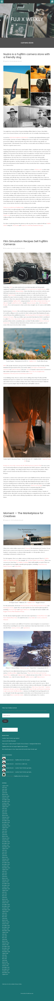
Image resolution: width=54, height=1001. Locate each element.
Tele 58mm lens (46, 675)
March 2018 (5, 962)
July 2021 (4, 892)
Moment (14, 311)
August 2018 (5, 953)
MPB (10, 287)
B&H (4, 365)
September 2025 (6, 805)
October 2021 (5, 887)
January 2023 (5, 860)
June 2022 (4, 873)
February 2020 (5, 922)
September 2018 (6, 951)
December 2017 (5, 967)
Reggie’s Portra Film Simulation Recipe (13, 611)
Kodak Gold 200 (41, 301)
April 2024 (4, 834)
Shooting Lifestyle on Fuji (26, 605)
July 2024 (4, 829)
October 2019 (5, 929)
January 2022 (5, 881)
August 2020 (5, 911)
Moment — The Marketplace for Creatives (23, 514)
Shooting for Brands (8, 607)
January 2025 (5, 818)
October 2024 (5, 824)
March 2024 (5, 836)
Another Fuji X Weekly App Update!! (10, 738)
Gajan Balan (18, 566)
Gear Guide (32, 617)
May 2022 (4, 874)
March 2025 (5, 815)
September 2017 (6, 972)
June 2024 (4, 831)
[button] (16, 86)
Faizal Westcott (42, 564)
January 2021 (5, 902)
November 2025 (6, 801)
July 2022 (4, 871)
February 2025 (5, 817)
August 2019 (5, 932)
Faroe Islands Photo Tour (10, 617)
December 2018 (6, 946)
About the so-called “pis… (21, 763)
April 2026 (4, 792)
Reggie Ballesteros (25, 609)
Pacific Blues (33, 301)
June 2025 (4, 810)
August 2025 (5, 806)
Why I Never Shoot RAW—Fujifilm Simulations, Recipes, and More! (25, 319)
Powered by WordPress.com (27, 993)
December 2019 (6, 925)
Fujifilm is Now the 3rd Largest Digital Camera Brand (15, 746)
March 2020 (5, 920)
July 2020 (4, 913)
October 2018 (5, 950)
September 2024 (6, 826)
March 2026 (5, 794)
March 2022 (5, 878)
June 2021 (4, 894)
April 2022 (4, 876)
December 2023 (6, 841)
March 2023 (5, 857)
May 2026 (4, 791)
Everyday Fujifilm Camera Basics (35, 560)
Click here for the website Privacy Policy (12, 984)
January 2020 (5, 923)
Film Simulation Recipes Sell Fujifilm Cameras (25, 242)
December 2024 (6, 820)
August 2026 (5, 785)
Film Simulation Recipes (36, 225)
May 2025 (4, 812)
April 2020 (4, 918)
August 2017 (5, 974)
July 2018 (4, 955)
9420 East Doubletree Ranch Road (19, 137)
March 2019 (5, 941)
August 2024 (5, 827)
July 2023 (4, 850)
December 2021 (6, 883)
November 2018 (6, 948)
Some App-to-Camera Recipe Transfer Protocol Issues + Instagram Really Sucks (21, 743)
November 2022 (6, 864)
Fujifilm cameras (29, 677)
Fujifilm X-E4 (32, 361)
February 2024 (5, 838)
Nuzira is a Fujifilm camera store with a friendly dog (26, 55)
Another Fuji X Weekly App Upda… (23, 768)
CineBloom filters (12, 673)
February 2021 (5, 901)
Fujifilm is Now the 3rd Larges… (23, 759)
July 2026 (4, 787)
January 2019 (5, 944)
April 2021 (4, 897)
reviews (18, 627)
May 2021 (4, 895)
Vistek (28, 369)
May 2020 (4, 916)
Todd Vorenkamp (16, 369)
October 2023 (5, 845)
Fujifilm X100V (17, 301)
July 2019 (4, 934)
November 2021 (6, 885)
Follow (5, 721)
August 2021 (5, 890)
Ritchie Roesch (18, 61)
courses (13, 627)
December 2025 (6, 799)
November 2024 (6, 822)
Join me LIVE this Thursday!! (9, 741)
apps (10, 677)
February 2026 (5, 796)
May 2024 (4, 832)
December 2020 (6, 904)
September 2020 (6, 909)
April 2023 (4, 855)
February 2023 (5, 859)
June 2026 (4, 789)
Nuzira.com (38, 169)
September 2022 (6, 867)
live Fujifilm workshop (22, 562)
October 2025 (5, 803)
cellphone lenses (22, 675)
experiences (26, 627)
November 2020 (6, 906)
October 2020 (5, 908)
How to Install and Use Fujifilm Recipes (36, 289)
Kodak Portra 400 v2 (17, 303)
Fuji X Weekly (11, 295)
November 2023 (6, 843)
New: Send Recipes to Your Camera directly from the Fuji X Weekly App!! (19, 749)
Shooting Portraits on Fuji (40, 605)
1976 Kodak (16, 225)
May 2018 (4, 958)
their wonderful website (17, 695)
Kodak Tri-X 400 (25, 225)
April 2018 (4, 960)
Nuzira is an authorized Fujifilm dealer (13, 207)
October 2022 (5, 866)
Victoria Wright (13, 609)
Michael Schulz (19, 291)
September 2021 (6, 888)
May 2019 (4, 937)
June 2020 (4, 915)
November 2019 (6, 927)
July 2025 (4, 808)
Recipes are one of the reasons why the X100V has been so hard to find (22, 465)
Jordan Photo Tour (42, 615)
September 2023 (6, 846)
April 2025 (4, 813)
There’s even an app (36, 485)
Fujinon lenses (41, 677)
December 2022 (6, 862)
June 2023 (4, 852)
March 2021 (5, 899)
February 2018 (5, 963)
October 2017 (5, 971)
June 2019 (4, 936)
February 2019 (5, 943)
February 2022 (5, 880)
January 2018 (5, 965)
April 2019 (4, 939)
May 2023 (4, 853)
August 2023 (5, 848)
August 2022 (5, 869)
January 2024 (5, 839)
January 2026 (5, 798)
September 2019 (6, 930)
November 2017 (5, 969)
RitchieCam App (24, 668)
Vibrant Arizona (31, 303)
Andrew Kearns (7, 566)
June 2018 (4, 957)
